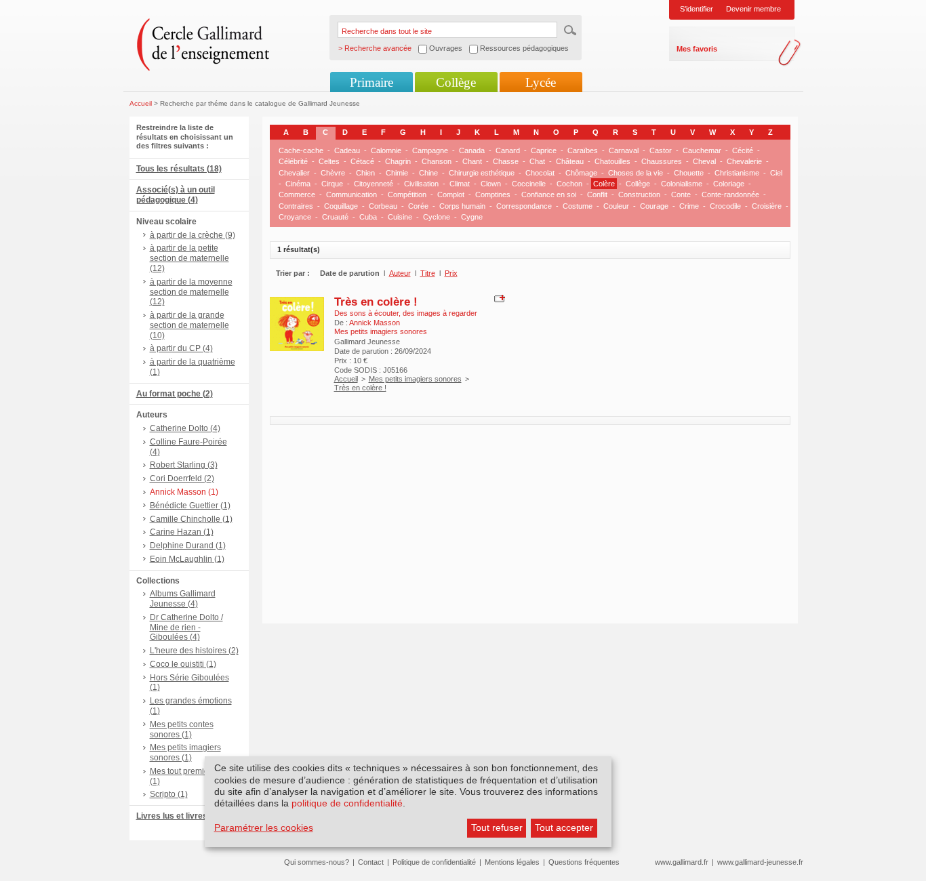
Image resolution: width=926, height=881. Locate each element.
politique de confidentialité (347, 803)
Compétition (407, 194)
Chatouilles (612, 161)
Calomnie (386, 150)
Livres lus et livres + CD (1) (188, 816)
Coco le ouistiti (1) (183, 664)
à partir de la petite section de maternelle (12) (189, 258)
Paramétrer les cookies (263, 827)
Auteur (400, 273)
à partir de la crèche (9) (192, 235)
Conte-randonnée (730, 194)
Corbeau (383, 206)
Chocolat (540, 173)
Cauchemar (702, 150)
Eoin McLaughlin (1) (187, 559)
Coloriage (728, 184)
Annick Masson (374, 323)
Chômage (581, 173)
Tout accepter (564, 827)
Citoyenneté (373, 184)
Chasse (506, 161)
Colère (604, 184)
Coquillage (341, 206)
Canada (472, 150)
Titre (427, 273)
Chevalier (294, 173)
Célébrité (293, 161)
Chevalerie (744, 161)
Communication (351, 194)
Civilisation (421, 184)
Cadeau (347, 150)
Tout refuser (497, 827)
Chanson (436, 161)
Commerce (297, 194)
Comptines (492, 194)
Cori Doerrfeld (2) (182, 478)
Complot (450, 194)
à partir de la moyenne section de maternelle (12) (191, 292)
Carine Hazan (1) (182, 532)
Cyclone (436, 217)
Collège (456, 82)
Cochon (569, 184)
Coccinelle (529, 184)
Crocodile (725, 206)
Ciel (776, 173)
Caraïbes (582, 150)
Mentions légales (512, 862)
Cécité (742, 150)
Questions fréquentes (584, 862)
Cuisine (400, 217)
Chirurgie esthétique (482, 173)
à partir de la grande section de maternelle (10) (189, 325)
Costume (577, 206)
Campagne (430, 150)
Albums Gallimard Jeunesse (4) (183, 599)
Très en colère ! (376, 301)
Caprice (544, 150)
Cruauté (335, 217)
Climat (459, 184)
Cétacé (362, 161)
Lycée (540, 82)
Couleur (616, 206)
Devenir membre (753, 9)
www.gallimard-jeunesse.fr (760, 862)
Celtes (329, 161)
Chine (428, 173)
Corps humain (462, 206)
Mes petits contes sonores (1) (182, 729)
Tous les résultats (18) (179, 168)
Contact (371, 862)
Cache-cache (301, 150)
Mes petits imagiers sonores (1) (185, 752)
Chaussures (661, 161)
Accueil (140, 103)
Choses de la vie (635, 173)
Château (570, 161)
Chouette (689, 173)
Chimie (397, 173)
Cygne (472, 217)
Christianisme (736, 173)
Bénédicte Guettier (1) (190, 505)
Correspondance (524, 206)
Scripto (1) (169, 794)
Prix (451, 273)
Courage (654, 206)
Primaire (371, 82)
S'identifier (696, 9)
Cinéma (297, 184)
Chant (472, 161)
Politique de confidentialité (434, 862)
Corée (418, 206)
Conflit (597, 194)
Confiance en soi (548, 194)
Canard (508, 150)
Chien (365, 173)
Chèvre (333, 173)
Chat (537, 161)
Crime (689, 206)
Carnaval (624, 150)
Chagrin (398, 161)
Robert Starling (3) (184, 465)
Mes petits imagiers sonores (415, 379)
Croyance (295, 217)
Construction (639, 194)
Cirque (332, 184)
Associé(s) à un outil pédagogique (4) (175, 195)
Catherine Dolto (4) (185, 428)
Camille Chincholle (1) (191, 519)
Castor (660, 150)
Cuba (368, 217)
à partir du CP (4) (181, 348)
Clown (491, 184)
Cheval (704, 161)
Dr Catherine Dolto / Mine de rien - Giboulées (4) (186, 627)
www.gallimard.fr (681, 862)
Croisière (767, 206)
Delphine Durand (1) (188, 545)
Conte (681, 194)
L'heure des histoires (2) (194, 650)
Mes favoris (697, 49)
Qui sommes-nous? (316, 862)
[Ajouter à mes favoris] (498, 297)
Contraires (296, 206)
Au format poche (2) (174, 393)
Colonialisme (681, 184)
